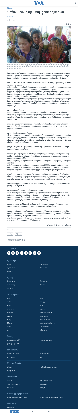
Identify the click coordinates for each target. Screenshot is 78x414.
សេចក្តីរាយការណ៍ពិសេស (46, 312)
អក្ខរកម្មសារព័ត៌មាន (44, 316)
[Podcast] (34, 253)
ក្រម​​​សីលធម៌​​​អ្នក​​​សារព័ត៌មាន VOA (48, 367)
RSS (41, 357)
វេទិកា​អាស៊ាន (43, 285)
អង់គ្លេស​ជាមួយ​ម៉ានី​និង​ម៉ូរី (13, 340)
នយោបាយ (9, 316)
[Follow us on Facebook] (8, 253)
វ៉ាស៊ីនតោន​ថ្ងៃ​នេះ (11, 268)
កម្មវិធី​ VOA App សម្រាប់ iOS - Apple (17, 397)
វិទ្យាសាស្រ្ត (42, 302)
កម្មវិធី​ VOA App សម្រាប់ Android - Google (51, 397)
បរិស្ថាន (41, 298)
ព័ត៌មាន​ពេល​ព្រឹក (11, 281)
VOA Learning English (46, 340)
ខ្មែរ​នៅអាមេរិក (10, 309)
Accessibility (43, 384)
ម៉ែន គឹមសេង (10, 16)
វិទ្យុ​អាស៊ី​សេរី (43, 387)
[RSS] (30, 253)
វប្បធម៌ (41, 305)
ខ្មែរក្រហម (42, 309)
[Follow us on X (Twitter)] (13, 253)
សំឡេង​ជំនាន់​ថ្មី (43, 281)
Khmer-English (44, 327)
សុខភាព (9, 327)
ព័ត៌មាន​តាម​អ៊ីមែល (44, 353)
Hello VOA (10, 288)
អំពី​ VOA (9, 367)
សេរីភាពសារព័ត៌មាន (45, 319)
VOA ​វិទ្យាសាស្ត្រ (44, 264)
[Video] (32, 411)
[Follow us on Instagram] (21, 253)
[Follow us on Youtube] (17, 253)
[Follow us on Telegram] (26, 253)
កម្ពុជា (8, 298)
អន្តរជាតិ (9, 302)
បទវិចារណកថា (43, 330)
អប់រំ (8, 330)
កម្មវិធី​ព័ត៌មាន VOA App (13, 353)
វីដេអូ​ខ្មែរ (9, 264)
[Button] (67, 24)
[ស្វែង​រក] (65, 411)
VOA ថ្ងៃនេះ (10, 271)
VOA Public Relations (13, 384)
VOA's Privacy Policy (46, 380)
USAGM (9, 380)
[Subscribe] (39, 253)
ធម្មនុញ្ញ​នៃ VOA (11, 370)
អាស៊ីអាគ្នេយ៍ (10, 312)
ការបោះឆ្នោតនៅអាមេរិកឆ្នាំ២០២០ (48, 323)
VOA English (10, 387)
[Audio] (49, 411)
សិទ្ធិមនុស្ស (9, 323)
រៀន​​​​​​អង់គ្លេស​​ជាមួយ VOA (13, 344)
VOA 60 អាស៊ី (43, 268)
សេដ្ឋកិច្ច (9, 319)
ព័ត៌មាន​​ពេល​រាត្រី (11, 285)
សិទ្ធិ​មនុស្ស (10, 8)
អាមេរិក (9, 305)
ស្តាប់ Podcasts (11, 357)
